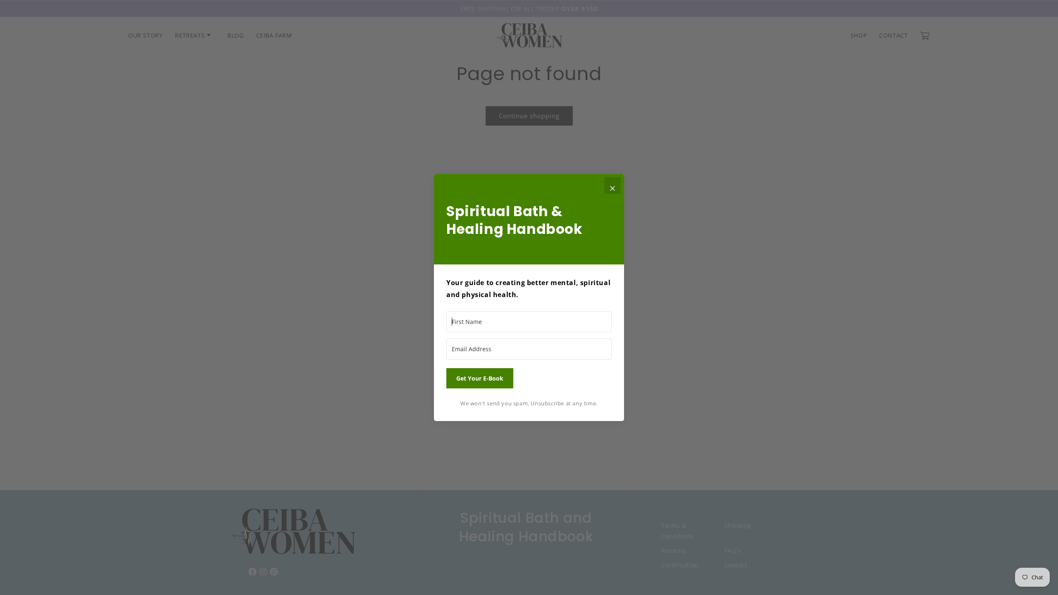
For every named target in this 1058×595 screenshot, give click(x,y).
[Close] (612, 185)
